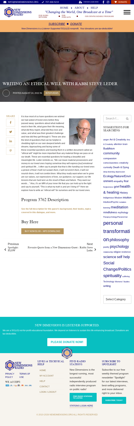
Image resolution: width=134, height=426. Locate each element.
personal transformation (116, 231)
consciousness (110, 162)
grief (116, 186)
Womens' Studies (122, 282)
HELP (94, 7)
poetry (106, 247)
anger (106, 139)
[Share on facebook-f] (10, 122)
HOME (64, 7)
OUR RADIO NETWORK (43, 16)
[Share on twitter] (10, 132)
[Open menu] (127, 12)
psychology (119, 246)
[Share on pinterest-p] (10, 151)
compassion (110, 158)
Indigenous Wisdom (112, 198)
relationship (108, 252)
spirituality (112, 275)
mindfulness (110, 212)
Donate (76, 23)
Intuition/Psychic (111, 202)
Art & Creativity (118, 139)
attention (118, 144)
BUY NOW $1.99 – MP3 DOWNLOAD (42, 231)
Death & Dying (121, 167)
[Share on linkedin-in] (10, 141)
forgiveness (108, 187)
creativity (123, 162)
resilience (126, 252)
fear (126, 181)
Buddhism (109, 148)
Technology (108, 281)
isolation (122, 202)
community (111, 153)
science (109, 257)
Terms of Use (24, 375)
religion (117, 252)
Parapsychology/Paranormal (115, 217)
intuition (127, 197)
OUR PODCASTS (66, 16)
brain (125, 144)
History (124, 192)
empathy (118, 181)
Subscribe (57, 23)
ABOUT (79, 7)
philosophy (119, 239)
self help (123, 257)
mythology (123, 212)
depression (120, 172)
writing (107, 285)
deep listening (109, 172)
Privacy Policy (9, 375)
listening (106, 208)
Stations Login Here (81, 406)
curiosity (107, 167)
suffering (126, 276)
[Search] (127, 118)
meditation (119, 207)
